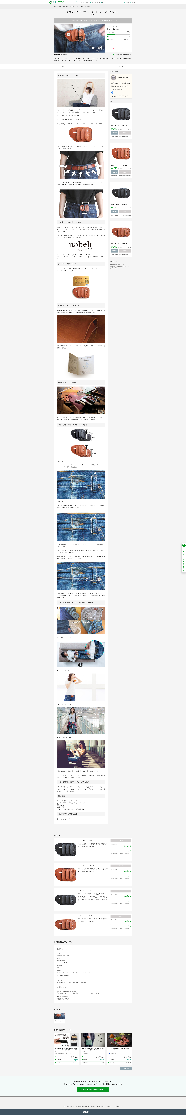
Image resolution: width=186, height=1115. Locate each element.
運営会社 (72, 1106)
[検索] (77, 2)
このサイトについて (95, 2)
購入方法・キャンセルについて (117, 264)
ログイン (133, 2)
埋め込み (65, 54)
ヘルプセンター (110, 1106)
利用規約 (66, 1106)
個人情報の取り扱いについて (82, 1106)
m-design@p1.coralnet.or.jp (121, 96)
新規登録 (127, 2)
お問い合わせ (119, 1106)
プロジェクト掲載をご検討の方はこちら (93, 1089)
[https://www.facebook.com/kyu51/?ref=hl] (112, 92)
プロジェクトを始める (84, 2)
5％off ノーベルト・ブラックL (86, 840)
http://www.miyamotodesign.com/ (122, 95)
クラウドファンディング (103, 1081)
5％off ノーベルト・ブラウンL (86, 865)
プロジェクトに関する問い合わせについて (119, 266)
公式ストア (104, 2)
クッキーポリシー (101, 1106)
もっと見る (126, 1068)
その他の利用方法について (116, 268)
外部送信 (93, 1106)
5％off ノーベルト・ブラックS (86, 890)
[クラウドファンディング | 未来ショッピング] (57, 1)
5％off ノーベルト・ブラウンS (86, 915)
